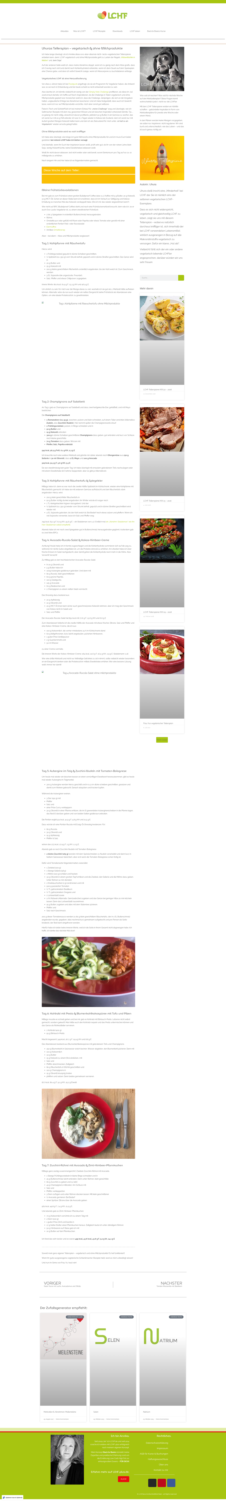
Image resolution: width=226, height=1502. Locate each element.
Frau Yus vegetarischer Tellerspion (158, 723)
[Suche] (181, 278)
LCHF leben (135, 31)
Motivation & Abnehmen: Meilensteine (60, 1412)
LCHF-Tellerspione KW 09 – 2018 (157, 612)
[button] (132, 170)
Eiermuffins (51, 227)
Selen (95, 1412)
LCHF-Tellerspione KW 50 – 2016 (157, 389)
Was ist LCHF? (79, 31)
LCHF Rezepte (99, 31)
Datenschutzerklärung (157, 1443)
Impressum (162, 1448)
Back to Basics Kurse (156, 31)
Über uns (163, 1464)
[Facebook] (171, 1483)
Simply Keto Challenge (99, 92)
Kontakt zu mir (161, 1470)
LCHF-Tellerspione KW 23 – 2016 (157, 501)
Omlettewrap (59, 230)
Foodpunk (73, 84)
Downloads (118, 31)
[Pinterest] (162, 1483)
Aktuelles (65, 31)
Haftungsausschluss (158, 1459)
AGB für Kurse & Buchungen (154, 1453)
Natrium (146, 1412)
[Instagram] (152, 1483)
